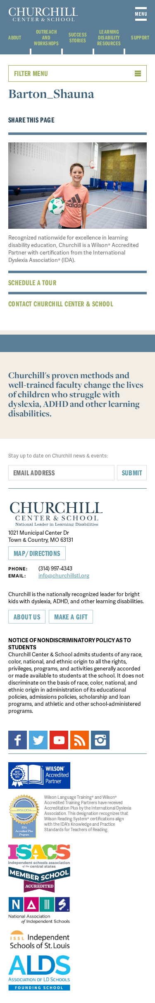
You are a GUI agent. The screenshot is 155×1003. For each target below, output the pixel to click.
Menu (141, 14)
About (14, 37)
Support (140, 37)
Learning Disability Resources (109, 37)
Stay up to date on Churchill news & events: (58, 455)
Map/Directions (37, 553)
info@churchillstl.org (63, 575)
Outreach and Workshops (46, 37)
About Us (27, 616)
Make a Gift (70, 616)
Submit (132, 472)
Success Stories (78, 37)
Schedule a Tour (32, 282)
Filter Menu (31, 73)
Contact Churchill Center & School (60, 303)
